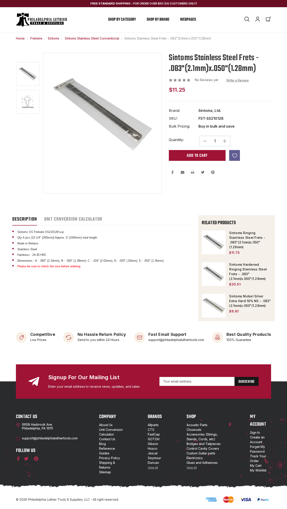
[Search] (247, 19)
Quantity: (176, 140)
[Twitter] (202, 172)
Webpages (188, 19)
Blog (102, 444)
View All (153, 467)
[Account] (257, 19)
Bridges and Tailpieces (204, 444)
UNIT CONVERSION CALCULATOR (73, 219)
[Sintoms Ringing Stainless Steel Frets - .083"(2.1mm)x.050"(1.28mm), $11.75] (214, 242)
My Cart (255, 465)
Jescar (153, 453)
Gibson (153, 444)
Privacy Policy (109, 458)
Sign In (255, 432)
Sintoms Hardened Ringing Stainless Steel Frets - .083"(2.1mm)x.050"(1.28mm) (248, 272)
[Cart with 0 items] (268, 19)
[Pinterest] (213, 172)
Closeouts (194, 430)
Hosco (152, 448)
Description (24, 219)
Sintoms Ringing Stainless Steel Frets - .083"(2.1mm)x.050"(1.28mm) (247, 240)
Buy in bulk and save (216, 126)
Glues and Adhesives (202, 463)
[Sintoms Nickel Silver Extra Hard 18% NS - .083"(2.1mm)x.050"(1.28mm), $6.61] (214, 306)
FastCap (154, 434)
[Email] (182, 172)
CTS (151, 430)
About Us (106, 425)
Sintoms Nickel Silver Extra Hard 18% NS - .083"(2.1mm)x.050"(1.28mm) (250, 301)
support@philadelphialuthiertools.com (176, 339)
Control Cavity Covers (203, 448)
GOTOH (153, 439)
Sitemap (105, 472)
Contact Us (107, 439)
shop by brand (158, 19)
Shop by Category (122, 19)
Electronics (195, 458)
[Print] (192, 172)
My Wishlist (258, 470)
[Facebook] (172, 172)
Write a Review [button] (237, 80)
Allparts (153, 425)
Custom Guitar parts (201, 453)
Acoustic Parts (197, 425)
